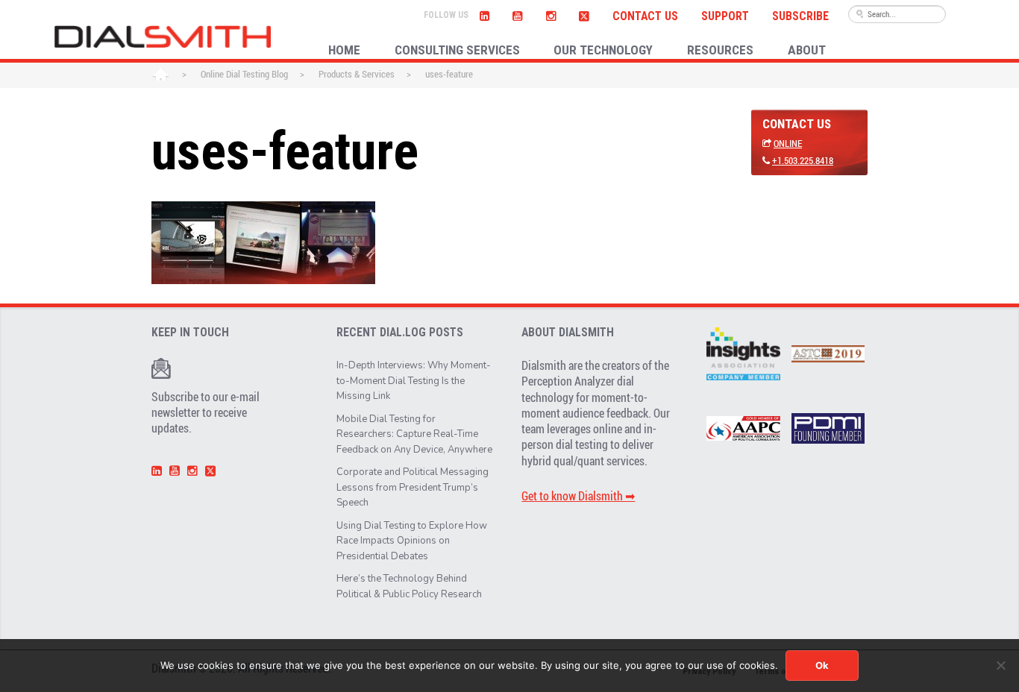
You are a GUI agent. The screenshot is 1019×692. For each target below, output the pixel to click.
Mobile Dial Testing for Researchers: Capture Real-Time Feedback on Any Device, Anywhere (414, 434)
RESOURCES (720, 50)
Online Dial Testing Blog (244, 74)
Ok (822, 665)
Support (725, 16)
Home (160, 75)
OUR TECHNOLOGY (603, 50)
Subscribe (800, 16)
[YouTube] (517, 14)
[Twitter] (584, 14)
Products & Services (357, 74)
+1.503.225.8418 (802, 160)
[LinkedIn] (484, 14)
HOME (344, 50)
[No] (1000, 665)
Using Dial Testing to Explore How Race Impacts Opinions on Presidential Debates (411, 541)
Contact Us (645, 16)
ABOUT (807, 50)
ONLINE (788, 143)
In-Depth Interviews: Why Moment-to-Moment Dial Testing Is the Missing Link (413, 381)
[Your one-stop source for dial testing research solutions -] (162, 36)
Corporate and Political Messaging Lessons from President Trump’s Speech (412, 487)
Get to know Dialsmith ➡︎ (578, 496)
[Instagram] (550, 14)
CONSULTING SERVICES (457, 50)
